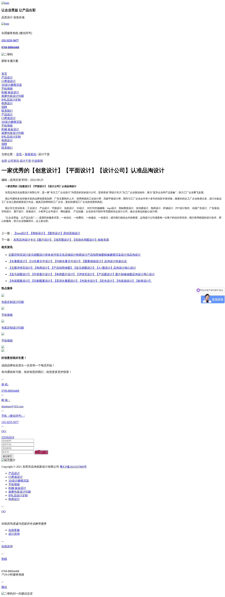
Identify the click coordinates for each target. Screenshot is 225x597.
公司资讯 (13, 160)
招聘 (4, 107)
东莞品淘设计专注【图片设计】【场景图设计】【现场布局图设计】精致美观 (61, 239)
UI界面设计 (8, 81)
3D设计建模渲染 (11, 84)
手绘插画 (7, 88)
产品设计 (7, 77)
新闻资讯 (30, 154)
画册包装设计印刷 (12, 95)
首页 (4, 73)
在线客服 (14, 530)
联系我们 (7, 110)
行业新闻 (37, 160)
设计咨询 (14, 533)
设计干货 (25, 160)
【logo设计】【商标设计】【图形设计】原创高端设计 (46, 233)
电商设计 (7, 103)
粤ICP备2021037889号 (73, 466)
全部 (4, 160)
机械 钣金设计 (10, 92)
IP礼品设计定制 (11, 99)
